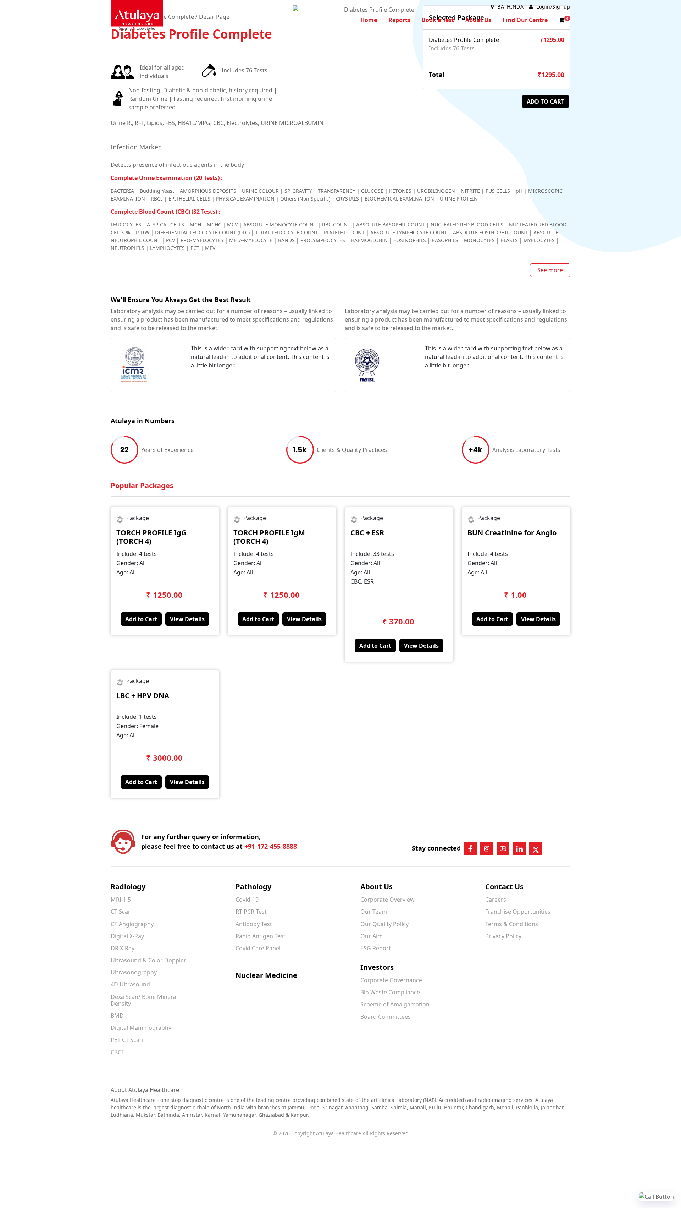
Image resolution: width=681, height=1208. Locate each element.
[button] (561, 20)
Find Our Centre (525, 20)
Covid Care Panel (258, 948)
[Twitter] (535, 849)
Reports (399, 20)
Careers (495, 899)
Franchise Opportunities (517, 911)
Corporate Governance (391, 980)
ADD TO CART (545, 101)
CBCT (117, 1052)
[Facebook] (470, 849)
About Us (478, 20)
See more (550, 270)
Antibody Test (254, 924)
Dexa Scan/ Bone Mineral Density (144, 1000)
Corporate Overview (387, 899)
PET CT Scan (127, 1040)
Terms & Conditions (511, 924)
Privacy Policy (503, 936)
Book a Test (438, 20)
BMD (117, 1016)
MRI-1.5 (121, 899)
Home (368, 20)
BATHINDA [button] (510, 6)
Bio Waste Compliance (390, 992)
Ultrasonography (134, 972)
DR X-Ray (122, 948)
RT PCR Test (251, 911)
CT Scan (121, 911)
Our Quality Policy (384, 924)
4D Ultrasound (130, 984)
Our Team (373, 911)
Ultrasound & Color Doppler (148, 960)
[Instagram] (486, 849)
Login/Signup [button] (552, 6)
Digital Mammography (141, 1028)
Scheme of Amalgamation (395, 1004)
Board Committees (385, 1017)
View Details (187, 619)
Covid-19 (247, 899)
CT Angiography (132, 924)
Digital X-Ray (127, 936)
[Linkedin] (519, 849)
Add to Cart (141, 619)
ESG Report (375, 948)
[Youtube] (503, 849)
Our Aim (371, 936)
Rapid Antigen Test (261, 936)
